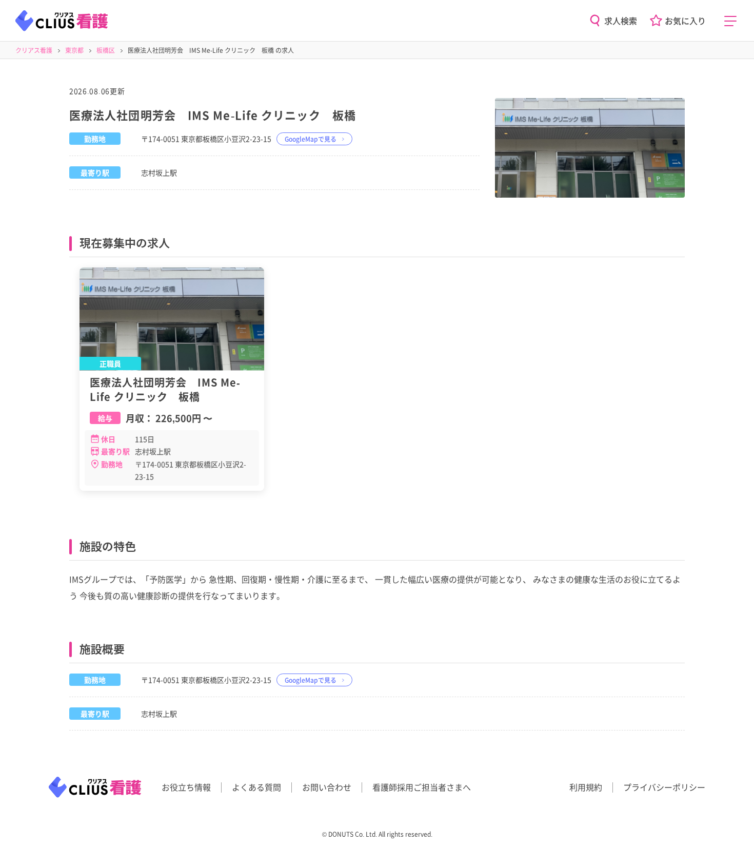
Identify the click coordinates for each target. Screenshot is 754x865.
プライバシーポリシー (664, 787)
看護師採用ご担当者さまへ (421, 787)
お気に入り (685, 20)
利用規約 (585, 787)
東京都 (74, 50)
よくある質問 (256, 787)
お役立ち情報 (186, 787)
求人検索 (620, 20)
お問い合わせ (326, 787)
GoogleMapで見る (310, 138)
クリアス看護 (33, 50)
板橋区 (105, 50)
